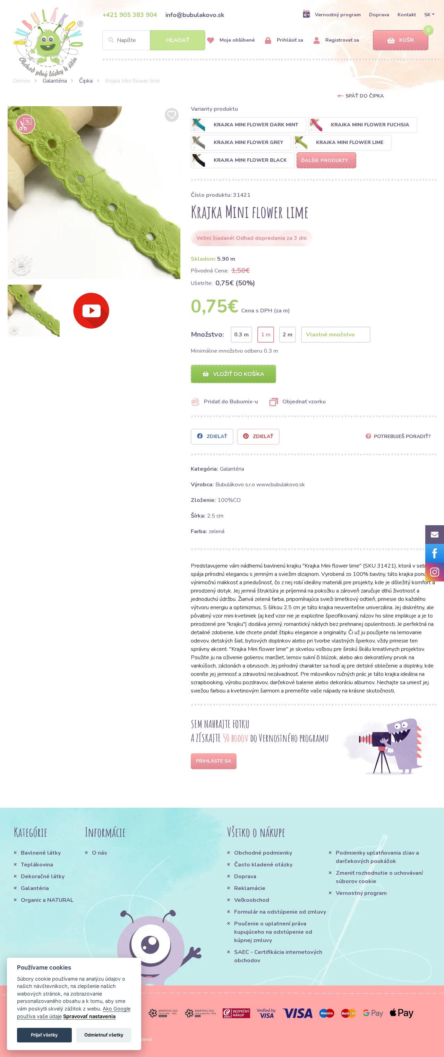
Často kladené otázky (263, 865)
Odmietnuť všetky (103, 1035)
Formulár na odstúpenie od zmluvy (280, 912)
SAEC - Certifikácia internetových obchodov (278, 956)
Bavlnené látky (41, 853)
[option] (94, 192)
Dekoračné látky (43, 876)
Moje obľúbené (236, 40)
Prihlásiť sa (289, 40)
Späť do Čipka (364, 96)
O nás (99, 853)
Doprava (379, 14)
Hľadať (177, 40)
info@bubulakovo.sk (194, 15)
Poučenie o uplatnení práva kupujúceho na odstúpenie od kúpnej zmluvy (273, 932)
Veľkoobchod (251, 900)
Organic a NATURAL (47, 900)
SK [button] (427, 14)
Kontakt (407, 14)
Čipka (86, 81)
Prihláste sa (213, 761)
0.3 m (241, 334)
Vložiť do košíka (238, 374)
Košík (406, 40)
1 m (266, 334)
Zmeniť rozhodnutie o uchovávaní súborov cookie (379, 877)
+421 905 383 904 (129, 15)
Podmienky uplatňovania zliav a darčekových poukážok (377, 857)
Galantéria (55, 81)
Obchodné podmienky (263, 853)
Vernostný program (338, 14)
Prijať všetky (44, 1035)
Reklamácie (249, 888)
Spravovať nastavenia (89, 1016)
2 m (287, 334)
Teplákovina (37, 865)
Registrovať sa (341, 40)
